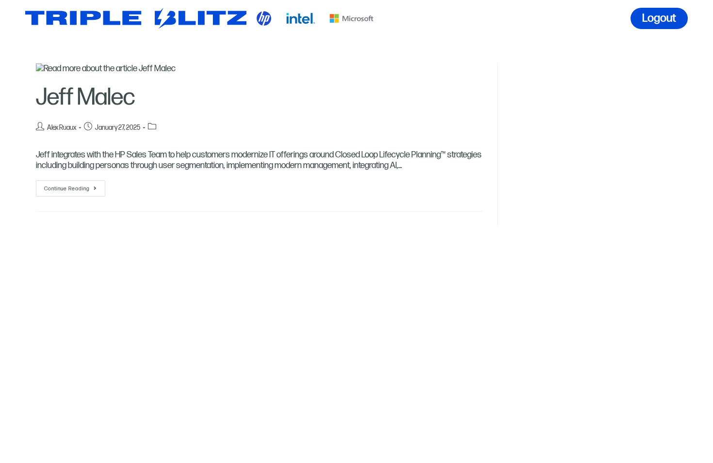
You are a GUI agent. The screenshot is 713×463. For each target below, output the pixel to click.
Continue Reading (74, 186)
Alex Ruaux (61, 127)
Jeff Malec (85, 97)
